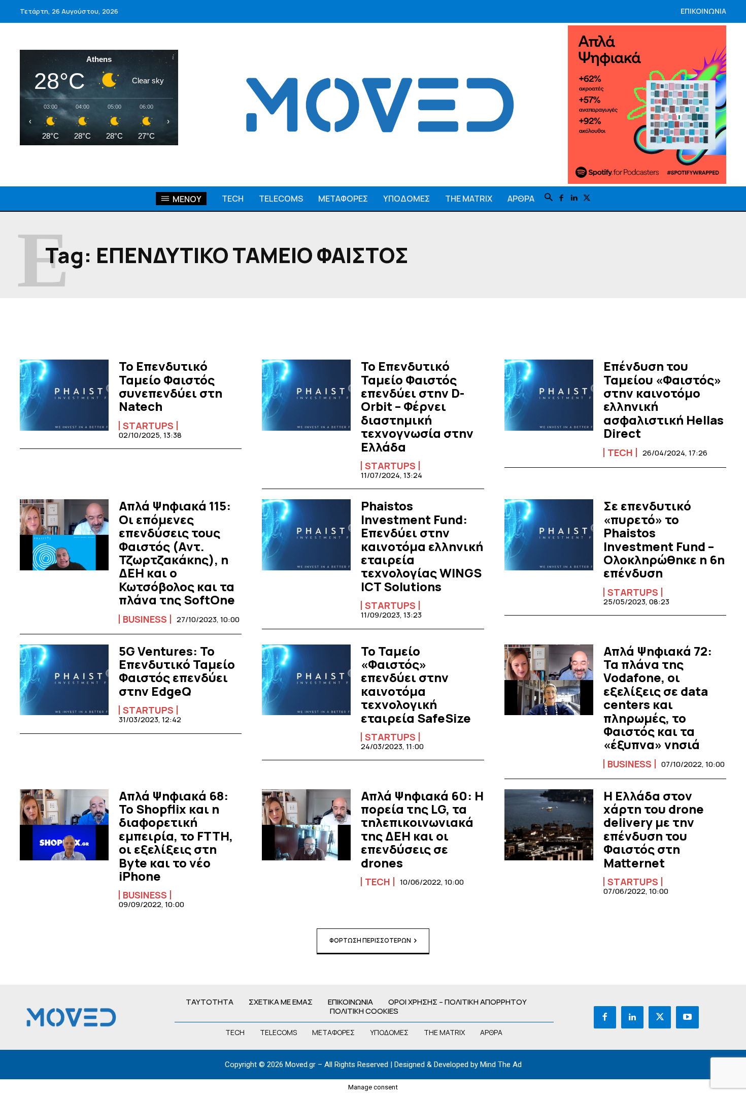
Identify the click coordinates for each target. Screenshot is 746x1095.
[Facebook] (561, 198)
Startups (148, 425)
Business (145, 619)
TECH (620, 452)
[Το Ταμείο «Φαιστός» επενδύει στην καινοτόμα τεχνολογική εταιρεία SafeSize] (306, 680)
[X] (587, 198)
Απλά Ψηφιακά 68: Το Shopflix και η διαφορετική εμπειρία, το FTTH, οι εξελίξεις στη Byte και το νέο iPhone (176, 835)
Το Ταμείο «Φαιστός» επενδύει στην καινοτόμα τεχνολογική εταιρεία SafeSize (416, 684)
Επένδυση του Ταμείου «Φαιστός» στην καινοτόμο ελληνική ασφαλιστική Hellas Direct (663, 399)
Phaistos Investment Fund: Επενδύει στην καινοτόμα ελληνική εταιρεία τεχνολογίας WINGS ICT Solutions (422, 545)
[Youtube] (687, 1017)
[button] (548, 198)
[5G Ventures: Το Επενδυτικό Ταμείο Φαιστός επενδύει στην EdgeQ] (64, 680)
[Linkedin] (574, 198)
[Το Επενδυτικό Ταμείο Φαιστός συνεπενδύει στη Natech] (64, 395)
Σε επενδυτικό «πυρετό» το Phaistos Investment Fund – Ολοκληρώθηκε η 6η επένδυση (664, 539)
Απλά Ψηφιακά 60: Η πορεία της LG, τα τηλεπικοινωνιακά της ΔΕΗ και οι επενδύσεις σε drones (422, 829)
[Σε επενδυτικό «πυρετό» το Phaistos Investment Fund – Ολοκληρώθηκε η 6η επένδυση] (548, 534)
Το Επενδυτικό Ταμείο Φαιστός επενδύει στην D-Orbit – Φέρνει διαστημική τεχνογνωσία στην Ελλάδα (417, 406)
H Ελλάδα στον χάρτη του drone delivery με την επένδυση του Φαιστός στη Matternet (653, 829)
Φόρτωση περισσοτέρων (370, 940)
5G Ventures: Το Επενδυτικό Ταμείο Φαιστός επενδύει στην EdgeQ (177, 670)
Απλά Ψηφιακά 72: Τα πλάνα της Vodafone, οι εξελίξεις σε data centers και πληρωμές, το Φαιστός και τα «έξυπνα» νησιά (657, 697)
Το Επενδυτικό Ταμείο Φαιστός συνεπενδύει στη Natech (170, 386)
